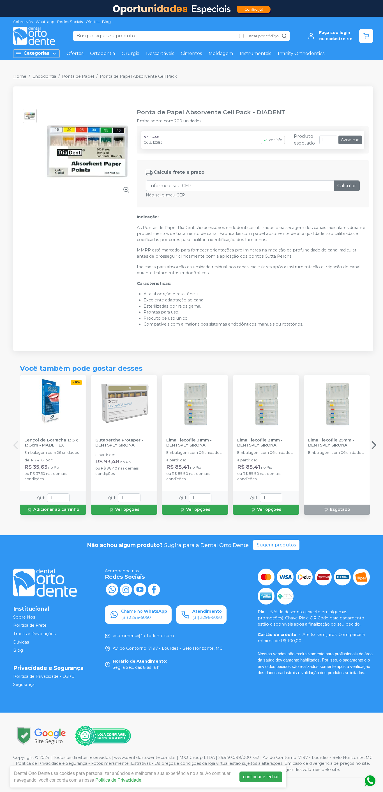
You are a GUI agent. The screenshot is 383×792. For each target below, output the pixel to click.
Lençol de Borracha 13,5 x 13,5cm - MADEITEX (51, 442)
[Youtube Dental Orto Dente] (140, 589)
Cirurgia (130, 53)
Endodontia (44, 76)
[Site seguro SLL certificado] (41, 735)
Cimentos (191, 53)
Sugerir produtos (276, 545)
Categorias (36, 53)
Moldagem (221, 53)
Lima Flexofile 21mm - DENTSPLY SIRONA (260, 442)
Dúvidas (21, 642)
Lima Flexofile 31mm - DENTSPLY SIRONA (189, 442)
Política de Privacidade (118, 780)
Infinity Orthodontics (301, 53)
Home (19, 76)
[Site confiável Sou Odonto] (103, 736)
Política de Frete (30, 625)
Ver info (275, 140)
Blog (106, 22)
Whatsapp (45, 22)
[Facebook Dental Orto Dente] (154, 589)
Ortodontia (102, 53)
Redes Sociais (70, 22)
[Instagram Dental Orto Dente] (126, 589)
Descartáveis (160, 53)
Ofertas (92, 22)
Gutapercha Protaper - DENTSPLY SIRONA (119, 442)
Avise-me (350, 139)
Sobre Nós (23, 22)
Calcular (346, 185)
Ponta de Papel (78, 76)
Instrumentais (255, 53)
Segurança (23, 684)
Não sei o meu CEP (165, 195)
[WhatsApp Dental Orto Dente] (112, 589)
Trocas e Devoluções (34, 633)
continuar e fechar (261, 776)
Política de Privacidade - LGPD (44, 676)
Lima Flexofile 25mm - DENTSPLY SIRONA (331, 442)
